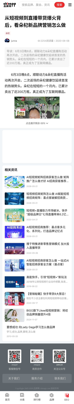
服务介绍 (37, 378)
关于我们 (13, 378)
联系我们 (60, 378)
